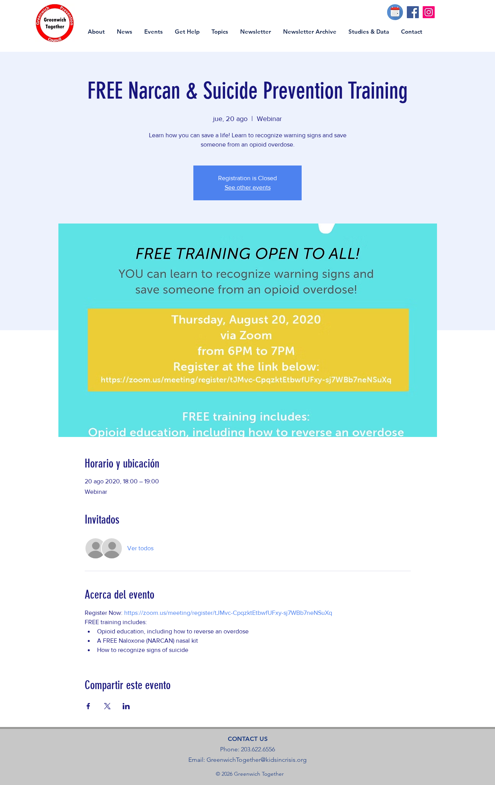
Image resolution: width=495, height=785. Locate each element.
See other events (248, 187)
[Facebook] (413, 12)
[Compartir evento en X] (107, 706)
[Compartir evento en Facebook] (88, 706)
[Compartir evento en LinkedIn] (126, 706)
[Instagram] (429, 12)
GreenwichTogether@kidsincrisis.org (257, 759)
